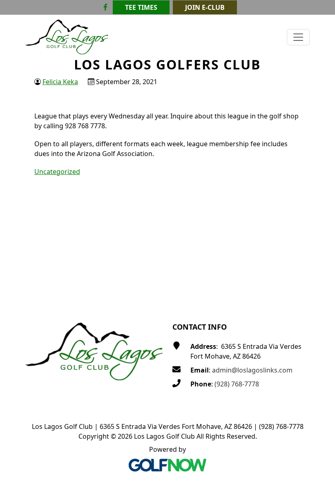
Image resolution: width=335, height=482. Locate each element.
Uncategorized (57, 171)
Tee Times (141, 7)
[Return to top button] (319, 288)
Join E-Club (205, 7)
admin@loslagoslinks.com (252, 370)
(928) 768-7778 (236, 383)
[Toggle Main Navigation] (298, 37)
